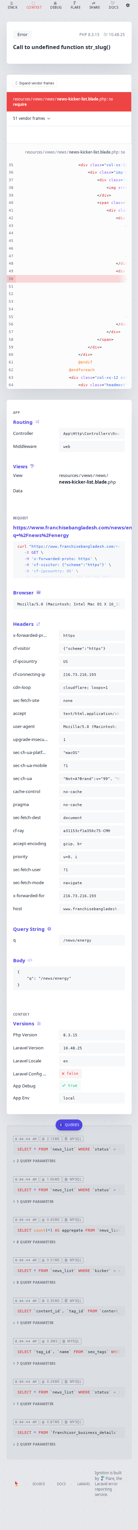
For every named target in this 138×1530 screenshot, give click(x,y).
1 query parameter (35, 1202)
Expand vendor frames (36, 83)
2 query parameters (36, 1161)
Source (38, 1484)
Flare (110, 1478)
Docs (61, 1484)
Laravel (83, 1484)
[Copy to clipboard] (118, 433)
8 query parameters (36, 1242)
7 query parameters (36, 1363)
